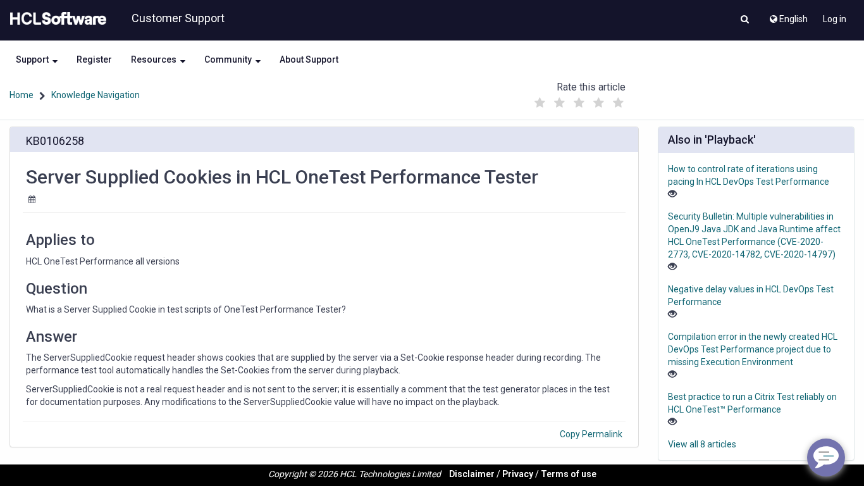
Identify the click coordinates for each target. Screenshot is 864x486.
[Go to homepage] (55, 19)
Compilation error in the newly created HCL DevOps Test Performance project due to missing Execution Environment (752, 349)
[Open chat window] (826, 458)
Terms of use (568, 474)
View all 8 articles (702, 444)
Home (21, 95)
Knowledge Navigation (95, 95)
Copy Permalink (591, 434)
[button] (745, 20)
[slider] (579, 100)
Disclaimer (472, 474)
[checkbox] (539, 103)
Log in (834, 19)
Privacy (517, 474)
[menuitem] (787, 16)
